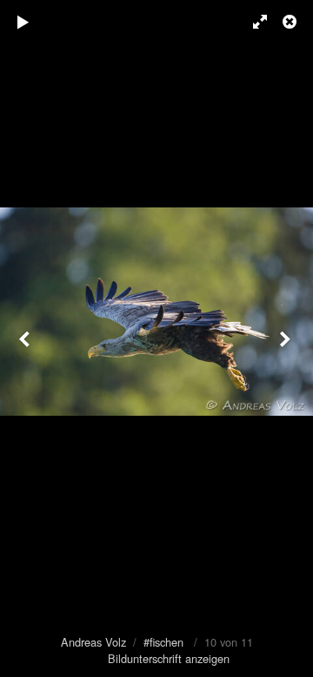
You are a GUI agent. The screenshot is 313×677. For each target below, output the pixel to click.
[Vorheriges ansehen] (26, 338)
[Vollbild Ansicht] (252, 21)
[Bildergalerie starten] (23, 21)
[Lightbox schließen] (291, 21)
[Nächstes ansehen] (287, 338)
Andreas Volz (93, 642)
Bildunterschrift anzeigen (169, 658)
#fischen (163, 642)
